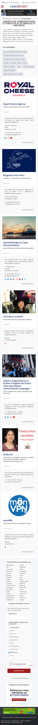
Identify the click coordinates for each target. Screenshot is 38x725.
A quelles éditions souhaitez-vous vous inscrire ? (17, 377)
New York (7, 386)
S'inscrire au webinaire (19, 355)
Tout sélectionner (9, 380)
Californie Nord (9, 401)
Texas (6, 407)
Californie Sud (8, 404)
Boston (7, 395)
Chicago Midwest (9, 398)
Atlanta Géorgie (9, 389)
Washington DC (9, 392)
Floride (7, 383)
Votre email (8, 369)
